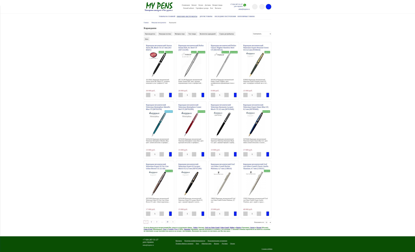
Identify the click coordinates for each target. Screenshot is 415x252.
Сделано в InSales (267, 249)
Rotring (238, 227)
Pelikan (232, 227)
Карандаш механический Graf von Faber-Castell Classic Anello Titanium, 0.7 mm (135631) (255, 166)
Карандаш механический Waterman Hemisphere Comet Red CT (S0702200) (189, 107)
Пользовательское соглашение (217, 241)
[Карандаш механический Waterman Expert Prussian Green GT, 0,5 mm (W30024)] (256, 65)
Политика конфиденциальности (194, 241)
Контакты (218, 8)
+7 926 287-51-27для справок (236, 5)
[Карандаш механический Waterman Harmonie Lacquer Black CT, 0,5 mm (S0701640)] (224, 124)
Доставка (208, 5)
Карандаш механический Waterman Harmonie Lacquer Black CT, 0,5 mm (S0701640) (222, 107)
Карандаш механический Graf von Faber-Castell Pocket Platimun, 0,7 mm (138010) (223, 166)
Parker (195, 227)
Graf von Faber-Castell (212, 227)
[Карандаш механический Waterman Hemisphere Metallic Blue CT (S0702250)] (159, 124)
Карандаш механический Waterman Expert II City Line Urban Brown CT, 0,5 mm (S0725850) (157, 167)
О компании (186, 5)
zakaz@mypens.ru (244, 9)
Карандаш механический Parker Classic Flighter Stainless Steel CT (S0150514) (223, 47)
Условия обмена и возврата (184, 243)
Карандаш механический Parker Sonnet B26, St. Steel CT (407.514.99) (191, 47)
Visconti (258, 227)
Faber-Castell (224, 227)
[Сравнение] (262, 6)
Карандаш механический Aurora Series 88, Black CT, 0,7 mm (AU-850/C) (159, 47)
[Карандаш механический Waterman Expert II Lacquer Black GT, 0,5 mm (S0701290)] (191, 184)
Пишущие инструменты (159, 22)
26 (167, 222)
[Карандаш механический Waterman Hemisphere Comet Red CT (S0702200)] (191, 124)
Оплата (200, 5)
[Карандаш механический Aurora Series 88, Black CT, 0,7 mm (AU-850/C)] (159, 65)
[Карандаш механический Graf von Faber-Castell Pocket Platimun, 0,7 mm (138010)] (224, 184)
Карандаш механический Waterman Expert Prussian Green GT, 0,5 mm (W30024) (256, 47)
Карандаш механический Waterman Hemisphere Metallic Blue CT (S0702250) (158, 107)
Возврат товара (217, 5)
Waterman (187, 229)
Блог (211, 8)
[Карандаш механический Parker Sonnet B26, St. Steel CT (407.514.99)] (191, 65)
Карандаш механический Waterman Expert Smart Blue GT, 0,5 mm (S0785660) (256, 107)
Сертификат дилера (202, 8)
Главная (146, 22)
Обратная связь (206, 243)
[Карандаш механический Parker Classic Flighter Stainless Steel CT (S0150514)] (224, 65)
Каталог (194, 5)
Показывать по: (259, 222)
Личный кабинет (188, 8)
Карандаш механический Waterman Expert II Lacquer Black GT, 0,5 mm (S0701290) (190, 166)
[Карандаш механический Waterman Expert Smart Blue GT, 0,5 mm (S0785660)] (256, 124)
